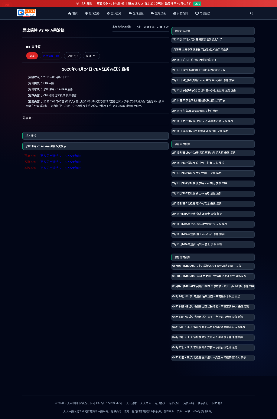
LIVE (197, 3)
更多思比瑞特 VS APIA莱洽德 (60, 156)
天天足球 (131, 403)
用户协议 (160, 403)
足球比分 (72, 56)
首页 (75, 13)
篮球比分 (91, 56)
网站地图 (217, 403)
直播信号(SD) (51, 56)
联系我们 (203, 403)
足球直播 (94, 13)
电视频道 (205, 13)
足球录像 (138, 13)
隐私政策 (174, 403)
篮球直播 (116, 13)
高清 (32, 56)
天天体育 (145, 403)
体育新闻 (182, 13)
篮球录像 (160, 13)
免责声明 (188, 403)
